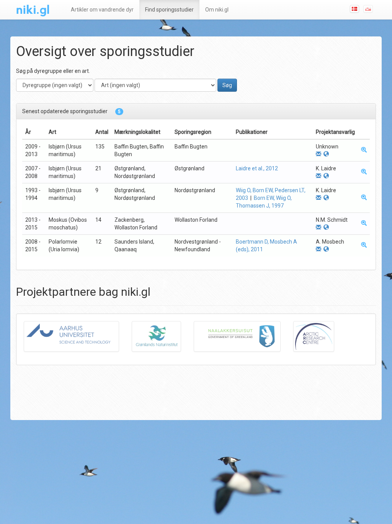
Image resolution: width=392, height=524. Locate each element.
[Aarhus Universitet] (77, 339)
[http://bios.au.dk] (326, 154)
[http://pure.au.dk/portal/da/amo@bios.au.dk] (326, 249)
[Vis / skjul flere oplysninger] (364, 150)
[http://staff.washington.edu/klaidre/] (326, 176)
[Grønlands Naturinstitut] (162, 339)
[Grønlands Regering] (243, 339)
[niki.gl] (33, 9)
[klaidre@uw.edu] (318, 176)
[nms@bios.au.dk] (318, 227)
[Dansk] (356, 8)
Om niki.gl (217, 10)
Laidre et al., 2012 (257, 168)
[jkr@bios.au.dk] (318, 154)
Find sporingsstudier (169, 10)
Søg (227, 85)
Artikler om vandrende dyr (102, 10)
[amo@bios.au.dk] (318, 249)
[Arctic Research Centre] (319, 339)
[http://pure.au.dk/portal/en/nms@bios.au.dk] (326, 227)
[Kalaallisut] (369, 8)
